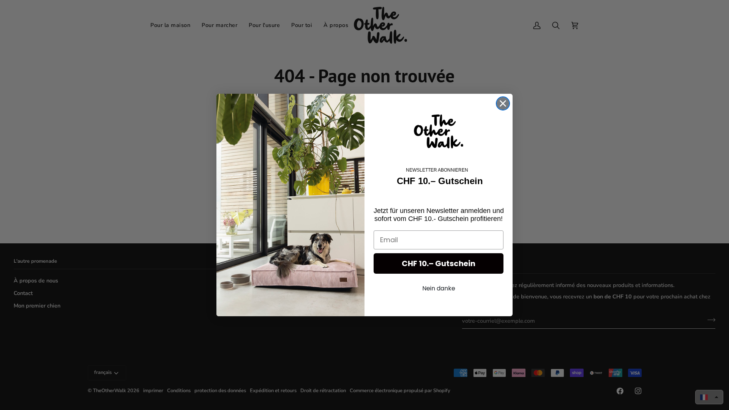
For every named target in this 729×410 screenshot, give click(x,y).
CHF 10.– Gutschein (438, 263)
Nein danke (438, 288)
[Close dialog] (503, 103)
